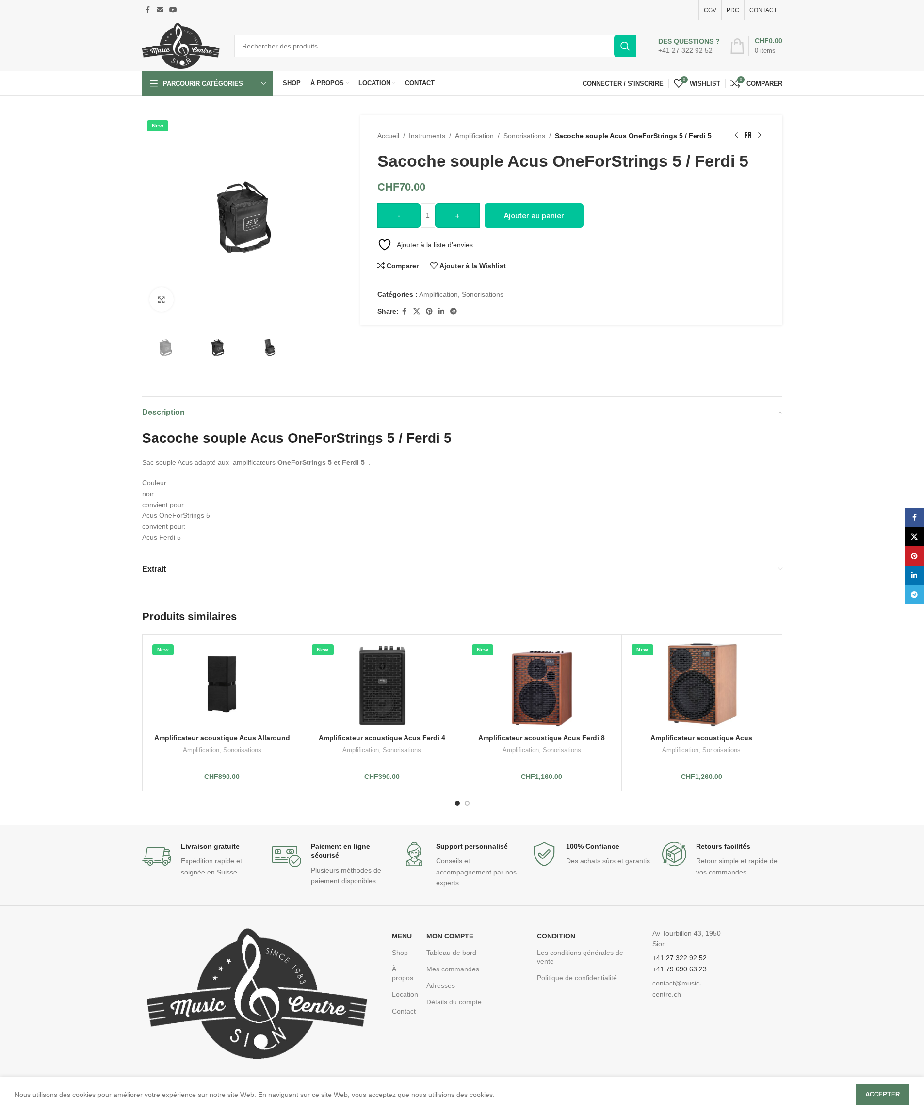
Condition (556, 936)
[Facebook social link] (148, 9)
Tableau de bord (451, 952)
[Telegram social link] (453, 311)
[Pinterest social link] (429, 311)
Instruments (427, 136)
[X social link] (416, 311)
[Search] (625, 46)
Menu (402, 936)
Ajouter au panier (534, 215)
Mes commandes (452, 969)
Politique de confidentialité (577, 978)
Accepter (882, 1094)
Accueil (388, 136)
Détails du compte (454, 1002)
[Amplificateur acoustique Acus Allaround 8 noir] (222, 684)
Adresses (440, 985)
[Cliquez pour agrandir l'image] (161, 299)
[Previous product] (736, 136)
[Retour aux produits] (748, 136)
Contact (404, 1011)
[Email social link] (160, 9)
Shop (400, 952)
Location (404, 994)
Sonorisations (524, 136)
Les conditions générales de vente (580, 957)
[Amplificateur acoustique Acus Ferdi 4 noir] (382, 684)
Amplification (474, 136)
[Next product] (759, 136)
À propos (402, 973)
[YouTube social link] (173, 9)
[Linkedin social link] (441, 311)
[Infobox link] (689, 46)
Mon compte (449, 936)
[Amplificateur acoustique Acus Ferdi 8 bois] (542, 684)
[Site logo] (181, 45)
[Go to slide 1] (457, 803)
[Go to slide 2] (467, 803)
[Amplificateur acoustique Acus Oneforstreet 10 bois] (702, 684)
